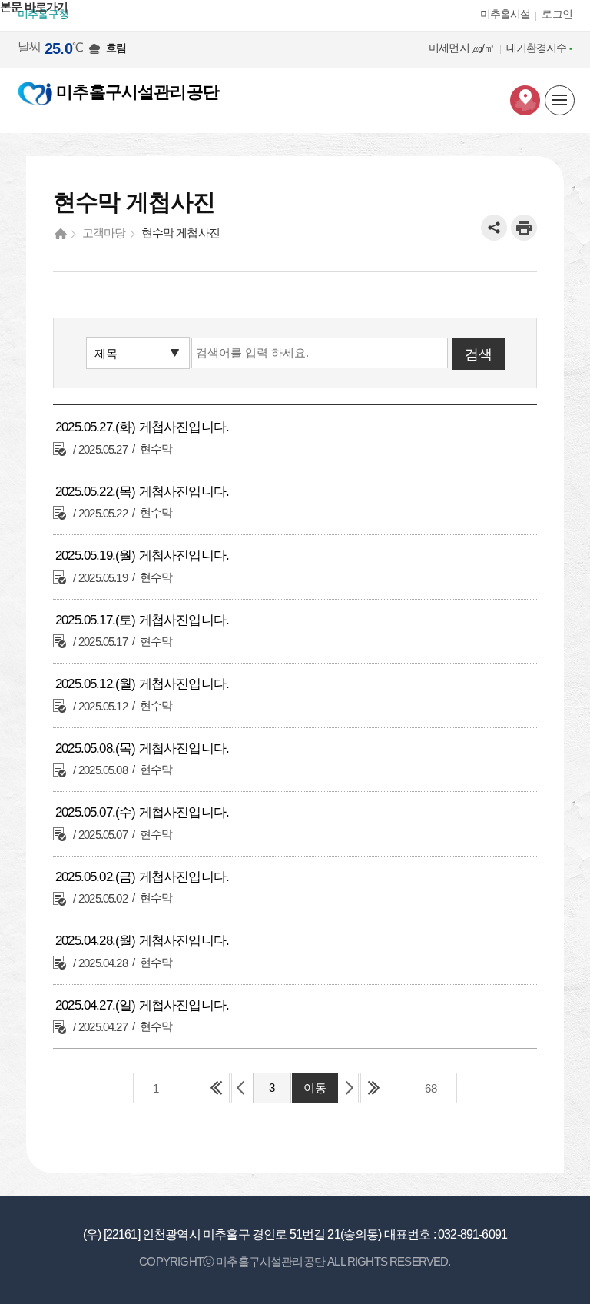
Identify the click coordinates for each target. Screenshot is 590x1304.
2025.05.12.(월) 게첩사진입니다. (142, 684)
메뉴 (560, 101)
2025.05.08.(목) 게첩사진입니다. (142, 748)
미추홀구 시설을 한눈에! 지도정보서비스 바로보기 (525, 100)
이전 (240, 1088)
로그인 (557, 14)
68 (431, 1088)
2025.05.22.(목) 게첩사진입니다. (142, 491)
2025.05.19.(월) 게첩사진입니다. (142, 555)
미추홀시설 (505, 14)
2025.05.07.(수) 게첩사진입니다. (142, 812)
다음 (349, 1088)
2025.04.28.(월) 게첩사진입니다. (142, 940)
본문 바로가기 (34, 6)
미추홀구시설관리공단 (135, 91)
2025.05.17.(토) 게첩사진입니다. (142, 620)
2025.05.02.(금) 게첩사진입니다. (142, 877)
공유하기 (494, 228)
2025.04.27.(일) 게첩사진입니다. (142, 1005)
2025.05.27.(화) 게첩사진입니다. (142, 427)
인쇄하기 (524, 228)
